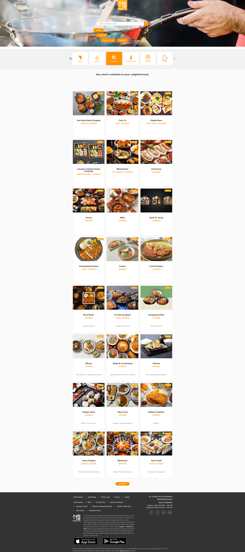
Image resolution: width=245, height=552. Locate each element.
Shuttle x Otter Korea (124, 506)
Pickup (133, 16)
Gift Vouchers (78, 497)
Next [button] (175, 58)
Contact (126, 497)
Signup (206, 2)
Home (200, 2)
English (121, 527)
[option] (80, 58)
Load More (122, 484)
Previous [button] (70, 58)
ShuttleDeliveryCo (164, 499)
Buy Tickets (80, 510)
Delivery (118, 16)
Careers (117, 497)
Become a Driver (81, 506)
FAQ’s (89, 502)
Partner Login (105, 497)
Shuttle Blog (92, 497)
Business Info (124, 551)
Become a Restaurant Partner (102, 506)
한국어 (218, 2)
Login (212, 2)
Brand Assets (78, 502)
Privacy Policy (100, 502)
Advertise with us (95, 510)
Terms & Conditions (116, 502)
